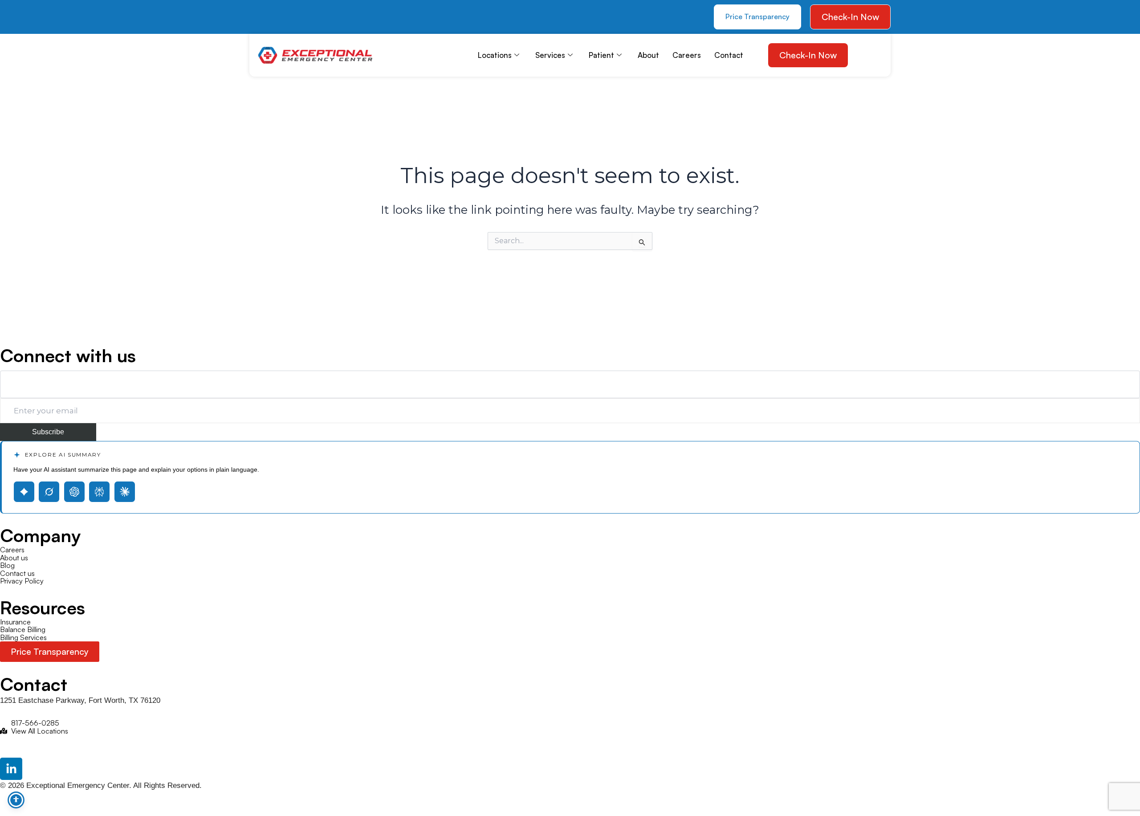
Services (550, 55)
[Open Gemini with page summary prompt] (24, 491)
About (648, 55)
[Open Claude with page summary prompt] (124, 491)
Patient (601, 55)
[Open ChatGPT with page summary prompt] (74, 491)
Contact (728, 55)
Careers (686, 55)
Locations (495, 55)
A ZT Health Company (36, 326)
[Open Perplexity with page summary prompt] (99, 491)
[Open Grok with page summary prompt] (49, 491)
